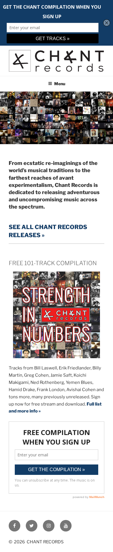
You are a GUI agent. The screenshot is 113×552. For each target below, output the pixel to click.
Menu (59, 83)
